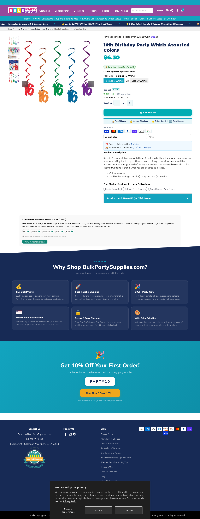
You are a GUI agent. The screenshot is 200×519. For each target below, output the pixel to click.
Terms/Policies (129, 18)
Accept (98, 510)
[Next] (91, 84)
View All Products (109, 471)
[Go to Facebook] (65, 434)
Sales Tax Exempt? (166, 18)
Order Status (114, 18)
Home (27, 18)
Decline (129, 510)
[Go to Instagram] (70, 434)
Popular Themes (20, 29)
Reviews (36, 18)
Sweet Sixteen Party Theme (41, 29)
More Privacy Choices (110, 438)
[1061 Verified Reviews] (34, 468)
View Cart (85, 18)
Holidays (93, 10)
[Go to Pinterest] (74, 434)
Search (160, 10)
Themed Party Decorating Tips (114, 462)
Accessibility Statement (111, 448)
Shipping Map (71, 18)
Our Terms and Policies (111, 452)
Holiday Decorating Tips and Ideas (116, 457)
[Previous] (25, 84)
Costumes (44, 10)
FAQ (103, 476)
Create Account (99, 18)
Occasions (79, 10)
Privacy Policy (70, 501)
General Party (62, 10)
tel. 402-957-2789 (34, 438)
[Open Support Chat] (177, 10)
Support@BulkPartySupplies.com (34, 434)
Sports (105, 10)
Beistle (116, 90)
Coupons (58, 18)
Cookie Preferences (110, 443)
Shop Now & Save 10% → (100, 393)
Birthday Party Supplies (135, 188)
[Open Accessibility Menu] (171, 10)
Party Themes (121, 10)
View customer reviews (34, 241)
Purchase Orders (147, 18)
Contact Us (47, 18)
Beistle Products (112, 188)
